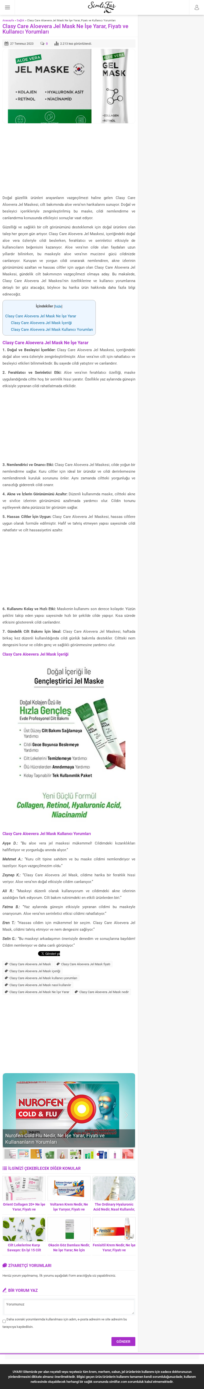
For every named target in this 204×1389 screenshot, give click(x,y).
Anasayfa (8, 20)
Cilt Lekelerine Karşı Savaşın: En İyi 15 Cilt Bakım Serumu (24, 1250)
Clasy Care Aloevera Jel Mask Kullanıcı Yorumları (52, 329)
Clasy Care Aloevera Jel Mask (30, 964)
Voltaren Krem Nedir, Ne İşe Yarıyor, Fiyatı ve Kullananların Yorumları (69, 1209)
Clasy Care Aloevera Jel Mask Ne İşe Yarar (40, 315)
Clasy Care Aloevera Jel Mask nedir (104, 992)
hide (58, 306)
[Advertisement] (68, 159)
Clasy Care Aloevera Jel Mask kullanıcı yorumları (43, 978)
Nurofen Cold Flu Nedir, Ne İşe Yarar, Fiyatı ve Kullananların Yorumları (55, 1138)
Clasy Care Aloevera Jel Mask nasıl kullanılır (40, 985)
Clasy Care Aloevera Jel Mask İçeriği (41, 322)
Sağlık (20, 20)
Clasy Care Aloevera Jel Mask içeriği (34, 971)
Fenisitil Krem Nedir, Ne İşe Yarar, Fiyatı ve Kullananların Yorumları (114, 1250)
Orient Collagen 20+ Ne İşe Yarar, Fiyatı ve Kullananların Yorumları (24, 1209)
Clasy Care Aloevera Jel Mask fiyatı (85, 964)
